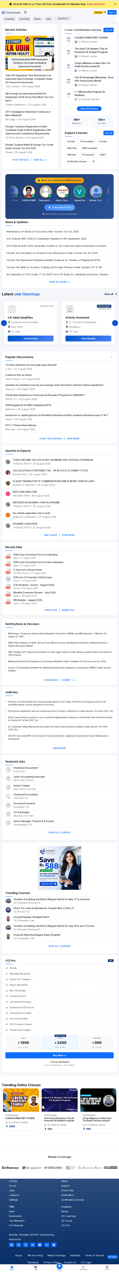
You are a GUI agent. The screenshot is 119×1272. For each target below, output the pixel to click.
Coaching (24, 19)
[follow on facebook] (18, 1245)
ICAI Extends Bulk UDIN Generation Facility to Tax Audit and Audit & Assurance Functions (30, 63)
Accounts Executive (24, 803)
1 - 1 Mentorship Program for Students (89, 93)
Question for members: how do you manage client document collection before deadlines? (54, 385)
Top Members (17, 1220)
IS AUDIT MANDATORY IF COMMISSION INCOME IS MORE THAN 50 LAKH (53, 481)
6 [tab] (61, 1144)
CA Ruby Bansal (14, 137)
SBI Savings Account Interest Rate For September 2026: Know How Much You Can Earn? (29, 97)
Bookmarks (15, 1216)
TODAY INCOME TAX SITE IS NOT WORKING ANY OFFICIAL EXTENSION (53, 459)
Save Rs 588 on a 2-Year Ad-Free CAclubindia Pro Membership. (59, 4)
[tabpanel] (21, 1110)
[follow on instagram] (25, 1245)
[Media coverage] (59, 1167)
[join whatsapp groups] (46, 1245)
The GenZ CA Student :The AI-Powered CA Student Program (91, 50)
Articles (13, 1181)
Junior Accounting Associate (29, 776)
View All (39, 160)
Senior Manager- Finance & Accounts (33, 821)
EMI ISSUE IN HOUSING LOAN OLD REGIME (36, 502)
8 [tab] (70, 1144)
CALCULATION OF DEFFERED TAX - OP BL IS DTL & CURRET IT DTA (50, 470)
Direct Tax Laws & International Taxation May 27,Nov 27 (43, 908)
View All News (58, 282)
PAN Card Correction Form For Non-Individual (38, 562)
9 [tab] (74, 1144)
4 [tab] (53, 1144)
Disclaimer (33, 1262)
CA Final (71, 141)
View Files (51, 610)
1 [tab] (39, 1144)
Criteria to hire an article (18, 374)
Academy (9, 19)
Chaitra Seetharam (16, 104)
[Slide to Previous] (4, 323)
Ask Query (50, 535)
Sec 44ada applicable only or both (31, 513)
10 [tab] (79, 1144)
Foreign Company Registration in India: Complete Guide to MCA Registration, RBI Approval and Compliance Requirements (28, 130)
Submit (67, 680)
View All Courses (59, 832)
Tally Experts (12, 86)
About (18, 1255)
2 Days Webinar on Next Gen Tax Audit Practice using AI (92, 65)
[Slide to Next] (115, 323)
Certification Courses (77, 161)
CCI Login (86, 1262)
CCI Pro (10, 960)
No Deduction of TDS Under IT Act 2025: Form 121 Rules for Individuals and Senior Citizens (57, 274)
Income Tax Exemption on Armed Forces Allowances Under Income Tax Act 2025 (52, 253)
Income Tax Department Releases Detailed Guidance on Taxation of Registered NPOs (53, 260)
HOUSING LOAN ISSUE (25, 523)
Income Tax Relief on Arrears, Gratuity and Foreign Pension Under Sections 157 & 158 (54, 267)
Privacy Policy (51, 1262)
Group (68, 1220)
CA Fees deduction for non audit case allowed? (31, 364)
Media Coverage (56, 1255)
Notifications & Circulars (22, 624)
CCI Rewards (16, 1225)
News (64, 1181)
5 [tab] (57, 1144)
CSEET (103, 155)
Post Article (21, 160)
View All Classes (89, 108)
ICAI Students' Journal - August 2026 (33, 584)
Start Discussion (50, 438)
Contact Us (70, 1262)
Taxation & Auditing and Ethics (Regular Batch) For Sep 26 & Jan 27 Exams (54, 925)
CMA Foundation (89, 148)
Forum (12, 1185)
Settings (13, 1199)
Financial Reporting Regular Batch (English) (36, 934)
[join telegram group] (53, 1245)
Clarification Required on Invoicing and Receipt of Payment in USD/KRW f (45, 395)
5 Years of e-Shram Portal (27, 569)
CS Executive (88, 155)
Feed (11, 1211)
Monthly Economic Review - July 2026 (34, 592)
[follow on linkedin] (32, 1245)
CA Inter (103, 141)
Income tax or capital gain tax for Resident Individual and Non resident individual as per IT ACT (56, 415)
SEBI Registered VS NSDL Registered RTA (28, 405)
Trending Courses (17, 893)
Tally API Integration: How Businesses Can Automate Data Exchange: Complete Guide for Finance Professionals (28, 79)
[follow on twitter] (11, 1245)
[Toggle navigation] (25, 12)
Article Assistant (20, 317)
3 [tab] (48, 1144)
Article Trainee (21, 785)
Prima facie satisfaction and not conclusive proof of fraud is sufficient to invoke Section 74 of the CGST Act (60, 711)
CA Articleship (21, 812)
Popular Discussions (19, 357)
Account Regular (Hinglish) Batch (31, 917)
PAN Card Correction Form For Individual (35, 554)
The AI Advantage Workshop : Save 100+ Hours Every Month (93, 79)
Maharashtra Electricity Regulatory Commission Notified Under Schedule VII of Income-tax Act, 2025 (57, 661)
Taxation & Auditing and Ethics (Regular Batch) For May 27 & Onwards (51, 899)
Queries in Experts (18, 450)
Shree (9, 152)
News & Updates (16, 222)
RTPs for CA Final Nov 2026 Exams (32, 577)
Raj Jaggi (10, 119)
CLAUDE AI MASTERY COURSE (91, 37)
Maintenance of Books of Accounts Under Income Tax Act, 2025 (43, 231)
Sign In (112, 12)
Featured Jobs (15, 761)
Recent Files (13, 547)
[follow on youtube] (39, 1245)
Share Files (67, 1190)
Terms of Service (94, 1255)
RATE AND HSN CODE (25, 491)
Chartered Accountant (25, 767)
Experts (65, 1185)
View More (73, 438)
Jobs (48, 19)
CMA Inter (71, 155)
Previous (5, 1114)
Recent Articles (16, 29)
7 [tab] (66, 1144)
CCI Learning (68, 1216)
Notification (67, 1195)
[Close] (115, 4)
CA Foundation (87, 141)
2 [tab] (44, 1144)
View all (109, 294)
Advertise (75, 1255)
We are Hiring (35, 1255)
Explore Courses (76, 133)
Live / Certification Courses (84, 29)
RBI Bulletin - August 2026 (27, 600)
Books (37, 19)
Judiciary (11, 692)
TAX (11, 1206)
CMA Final (71, 148)
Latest (21, 294)
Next (113, 1114)
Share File (68, 610)
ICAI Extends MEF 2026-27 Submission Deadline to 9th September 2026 (46, 238)
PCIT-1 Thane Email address (20, 425)
